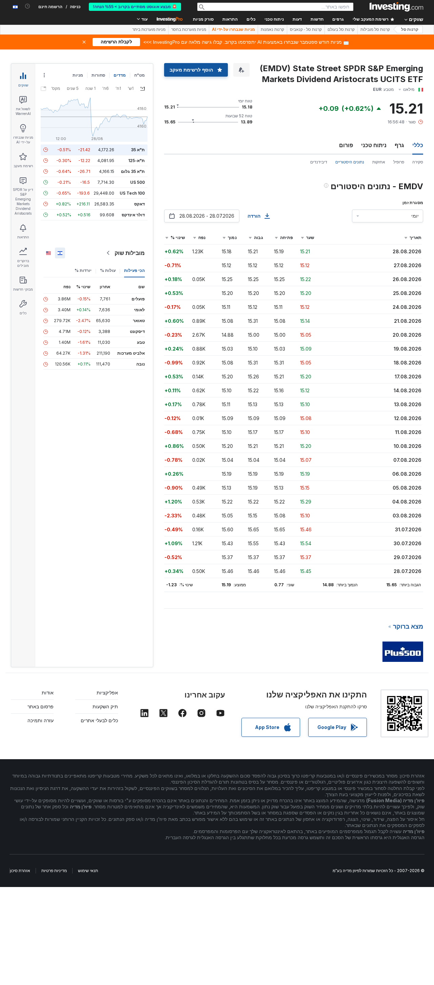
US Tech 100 (132, 193)
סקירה (417, 161)
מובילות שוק (130, 253)
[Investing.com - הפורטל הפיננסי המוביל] (396, 7)
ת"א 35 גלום (133, 171)
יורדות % (83, 270)
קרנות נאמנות (272, 29)
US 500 (137, 182)
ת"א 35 (138, 149)
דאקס (139, 203)
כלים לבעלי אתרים (99, 720)
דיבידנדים (318, 161)
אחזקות (378, 161)
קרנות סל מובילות (375, 29)
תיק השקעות (105, 706)
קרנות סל (409, 29)
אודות (48, 692)
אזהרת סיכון (20, 870)
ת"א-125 (136, 160)
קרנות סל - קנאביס (306, 29)
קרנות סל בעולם (341, 29)
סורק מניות (203, 19)
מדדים (120, 75)
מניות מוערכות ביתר (148, 29)
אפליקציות (107, 692)
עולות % (108, 270)
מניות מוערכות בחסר (188, 29)
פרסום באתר (40, 706)
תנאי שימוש (88, 870)
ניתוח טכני (374, 145)
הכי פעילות (134, 270)
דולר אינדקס (133, 214)
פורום (346, 145)
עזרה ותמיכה (40, 720)
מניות (78, 75)
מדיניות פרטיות (54, 870)
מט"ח (139, 75)
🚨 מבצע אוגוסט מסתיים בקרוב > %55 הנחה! (135, 6)
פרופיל (398, 161)
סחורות (98, 75)
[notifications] (28, 6)
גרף (399, 145)
